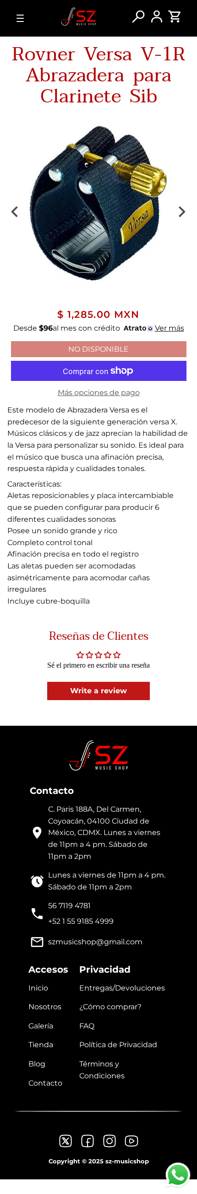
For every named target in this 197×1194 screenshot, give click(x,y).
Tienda (40, 1044)
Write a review (98, 690)
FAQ (86, 1026)
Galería (40, 1026)
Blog (36, 1064)
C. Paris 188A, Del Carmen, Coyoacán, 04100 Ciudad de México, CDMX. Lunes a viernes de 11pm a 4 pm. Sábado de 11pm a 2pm (104, 832)
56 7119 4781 (69, 905)
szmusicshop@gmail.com (95, 941)
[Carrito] (175, 21)
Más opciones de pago (99, 392)
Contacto (45, 1083)
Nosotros (44, 1006)
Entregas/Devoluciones (122, 988)
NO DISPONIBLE (98, 349)
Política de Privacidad (118, 1044)
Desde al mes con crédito (98, 328)
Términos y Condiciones (102, 1070)
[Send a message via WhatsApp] (178, 1175)
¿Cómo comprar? (110, 1006)
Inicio (38, 988)
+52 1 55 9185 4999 (81, 921)
